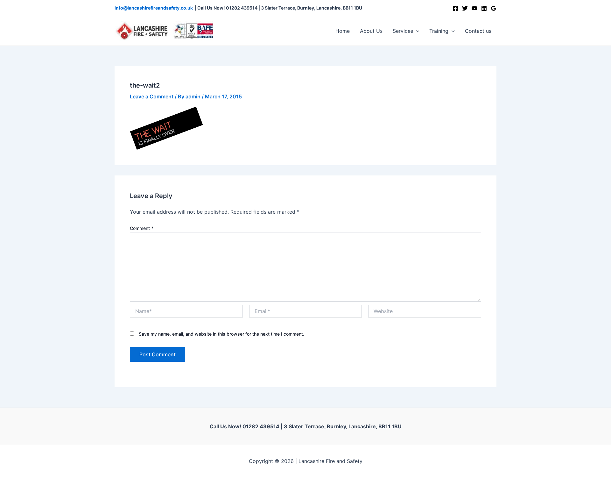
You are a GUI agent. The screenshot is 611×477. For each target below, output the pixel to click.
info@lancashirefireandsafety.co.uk (154, 8)
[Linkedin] (484, 8)
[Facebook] (455, 8)
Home (342, 31)
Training (438, 31)
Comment (141, 228)
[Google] (493, 8)
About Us (371, 31)
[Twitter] (465, 8)
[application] (416, 31)
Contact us (478, 31)
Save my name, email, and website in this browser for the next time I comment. (221, 334)
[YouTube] (474, 8)
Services (403, 31)
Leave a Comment (151, 96)
